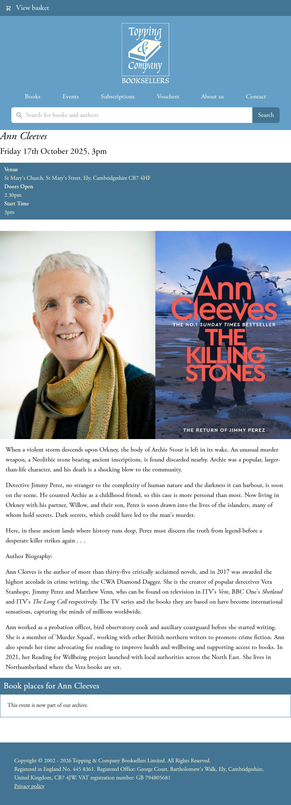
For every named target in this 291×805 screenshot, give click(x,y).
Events (70, 96)
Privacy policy (29, 786)
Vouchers (168, 96)
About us (212, 96)
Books (32, 96)
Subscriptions (117, 96)
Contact (256, 96)
